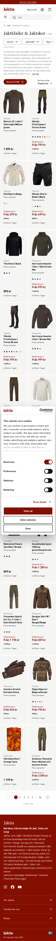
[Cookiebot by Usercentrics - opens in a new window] (40, 410)
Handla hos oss (12, 909)
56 (40, 797)
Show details (39, 502)
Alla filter (13, 81)
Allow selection (28, 519)
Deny (28, 528)
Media (7, 918)
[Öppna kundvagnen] (49, 10)
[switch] (48, 471)
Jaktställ (30, 41)
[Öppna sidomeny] (5, 17)
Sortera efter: (44, 82)
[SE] (50, 935)
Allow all (28, 511)
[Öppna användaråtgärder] (42, 9)
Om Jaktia (9, 900)
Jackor (10, 41)
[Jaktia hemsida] (9, 9)
